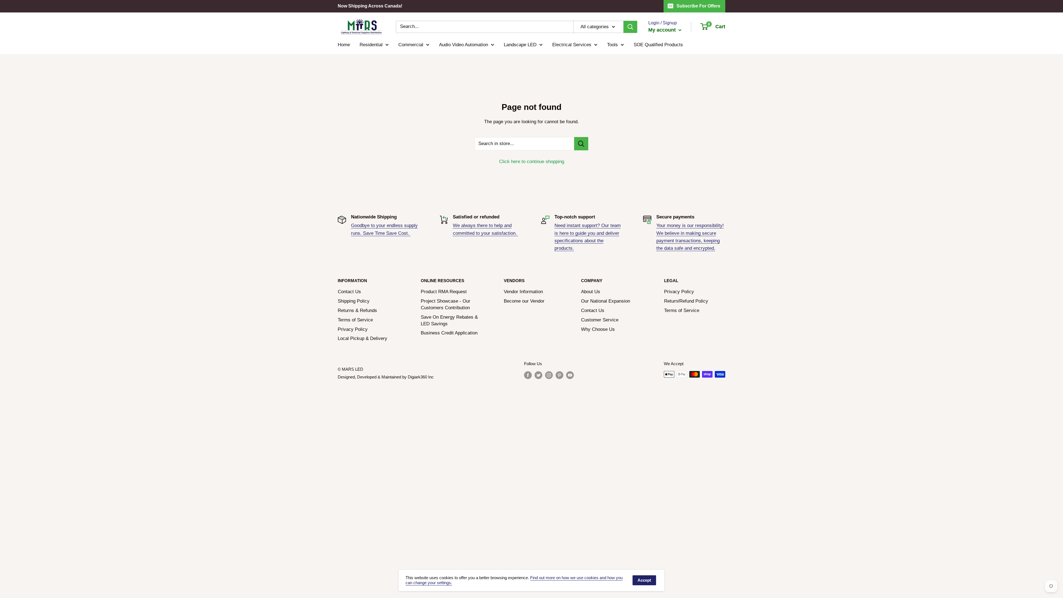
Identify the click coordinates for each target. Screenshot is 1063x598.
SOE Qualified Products (658, 44)
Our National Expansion (605, 301)
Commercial (410, 44)
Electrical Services (571, 44)
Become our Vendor (524, 301)
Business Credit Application (449, 333)
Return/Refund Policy (686, 301)
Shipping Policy (354, 301)
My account (662, 30)
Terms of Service (355, 320)
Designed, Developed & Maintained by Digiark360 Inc (386, 377)
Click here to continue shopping (531, 161)
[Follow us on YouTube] (570, 375)
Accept (644, 580)
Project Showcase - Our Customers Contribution (445, 304)
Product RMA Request (444, 291)
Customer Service (599, 320)
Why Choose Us (598, 329)
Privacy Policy (353, 329)
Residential (371, 44)
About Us (590, 291)
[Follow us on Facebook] (528, 375)
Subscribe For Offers (698, 6)
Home (344, 44)
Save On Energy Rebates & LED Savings (449, 320)
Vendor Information (523, 291)
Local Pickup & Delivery (362, 338)
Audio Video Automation (463, 44)
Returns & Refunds (357, 310)
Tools (612, 44)
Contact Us (349, 291)
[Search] (630, 27)
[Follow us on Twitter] (538, 375)
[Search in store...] (581, 143)
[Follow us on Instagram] (549, 375)
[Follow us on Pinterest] (559, 375)
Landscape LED (520, 44)
